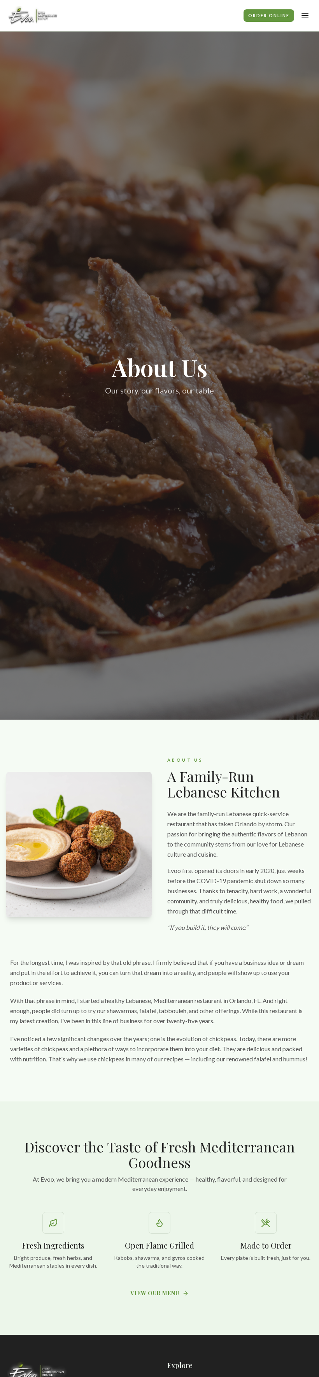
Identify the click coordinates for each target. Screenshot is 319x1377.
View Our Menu (154, 1293)
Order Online (268, 15)
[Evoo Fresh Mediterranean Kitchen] (33, 15)
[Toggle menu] (305, 15)
